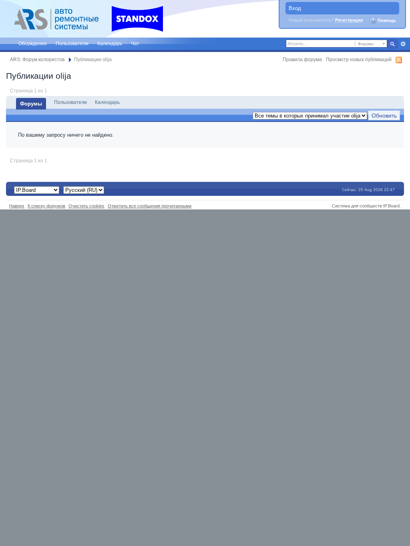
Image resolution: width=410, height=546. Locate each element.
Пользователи (72, 43)
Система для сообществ (357, 205)
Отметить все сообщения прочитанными (149, 205)
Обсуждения (32, 43)
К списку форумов (46, 205)
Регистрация (349, 20)
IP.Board (391, 205)
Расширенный (403, 44)
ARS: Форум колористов (37, 59)
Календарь (109, 43)
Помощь (386, 20)
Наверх (16, 205)
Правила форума (302, 59)
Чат (135, 43)
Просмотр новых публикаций (359, 59)
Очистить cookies (86, 205)
